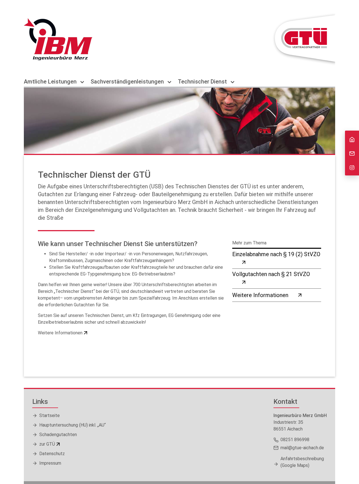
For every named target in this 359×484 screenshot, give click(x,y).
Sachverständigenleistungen (128, 81)
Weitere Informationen (60, 332)
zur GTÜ (47, 444)
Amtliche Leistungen (51, 81)
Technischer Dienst (203, 81)
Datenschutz (52, 453)
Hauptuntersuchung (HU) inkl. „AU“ (72, 425)
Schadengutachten (58, 434)
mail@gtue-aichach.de (302, 447)
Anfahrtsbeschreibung (302, 462)
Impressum (50, 463)
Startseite (49, 415)
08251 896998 (294, 439)
